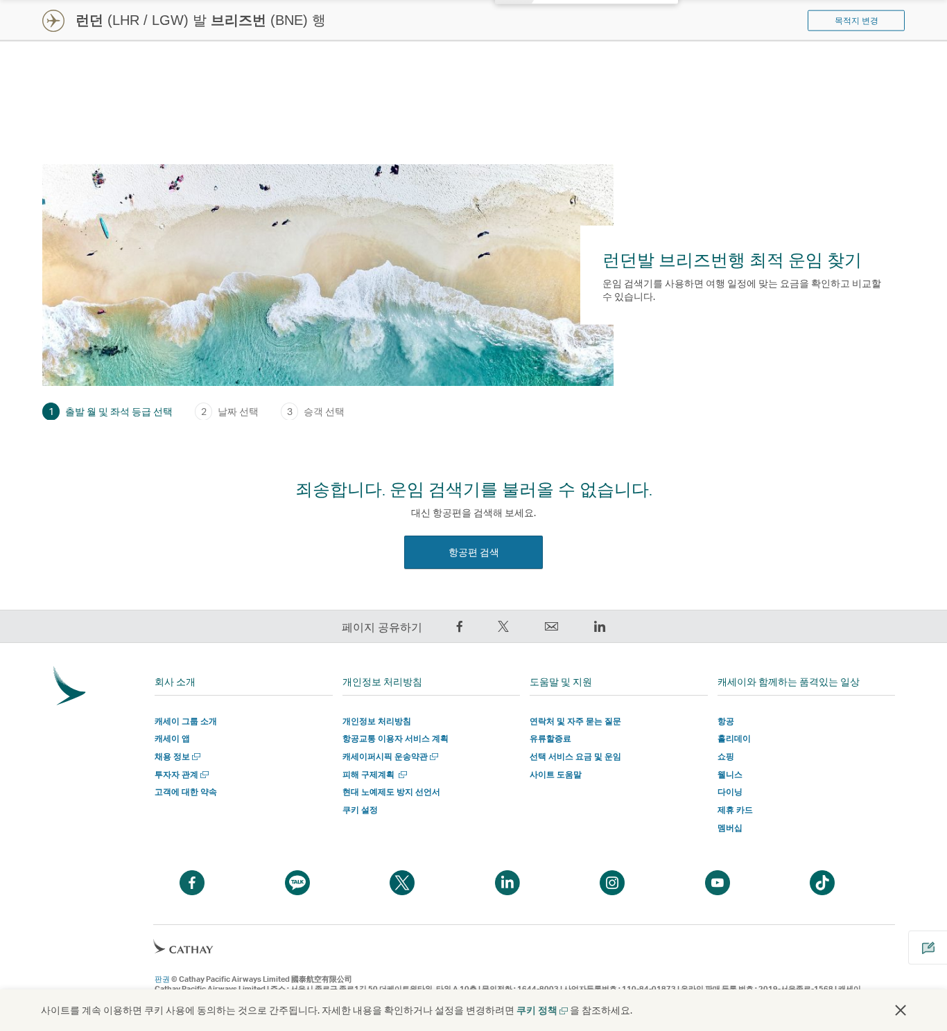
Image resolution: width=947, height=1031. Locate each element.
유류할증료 (550, 738)
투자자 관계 (180, 774)
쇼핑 (726, 756)
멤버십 (730, 827)
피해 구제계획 (373, 774)
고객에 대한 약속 (186, 791)
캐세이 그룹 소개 (186, 721)
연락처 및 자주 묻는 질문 (575, 721)
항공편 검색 (474, 552)
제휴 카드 (735, 809)
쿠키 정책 (541, 1010)
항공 (726, 721)
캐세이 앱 (172, 738)
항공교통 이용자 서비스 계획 (395, 738)
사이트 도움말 (556, 774)
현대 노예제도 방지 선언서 (391, 791)
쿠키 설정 (360, 810)
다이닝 (730, 791)
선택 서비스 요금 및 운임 (575, 756)
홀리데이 (734, 738)
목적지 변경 (856, 21)
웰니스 (730, 774)
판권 (162, 979)
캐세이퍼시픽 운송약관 (388, 756)
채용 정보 (176, 756)
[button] (900, 1010)
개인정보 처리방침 (376, 721)
